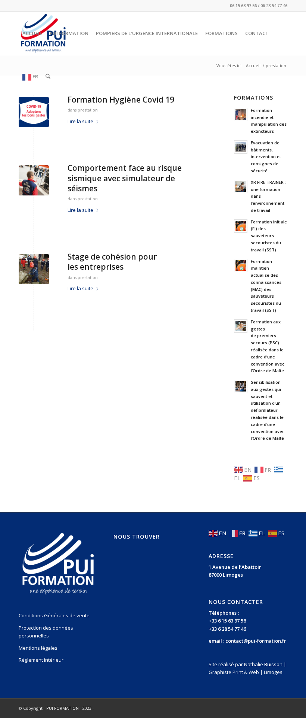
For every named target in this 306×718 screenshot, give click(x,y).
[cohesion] (34, 269)
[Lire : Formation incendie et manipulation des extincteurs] (240, 114)
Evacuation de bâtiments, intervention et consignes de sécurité (266, 156)
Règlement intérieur (41, 659)
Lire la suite (80, 121)
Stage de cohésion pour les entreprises (112, 261)
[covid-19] (34, 112)
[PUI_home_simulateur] (34, 180)
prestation (88, 110)
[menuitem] (32, 33)
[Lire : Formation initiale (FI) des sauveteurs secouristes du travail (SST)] (240, 226)
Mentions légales (38, 648)
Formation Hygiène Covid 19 (121, 99)
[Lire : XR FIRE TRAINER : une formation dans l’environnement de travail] (240, 186)
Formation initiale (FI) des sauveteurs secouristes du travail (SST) (269, 236)
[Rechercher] (48, 76)
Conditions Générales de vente (54, 615)
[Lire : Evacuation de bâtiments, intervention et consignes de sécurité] (240, 147)
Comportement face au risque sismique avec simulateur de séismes (125, 178)
